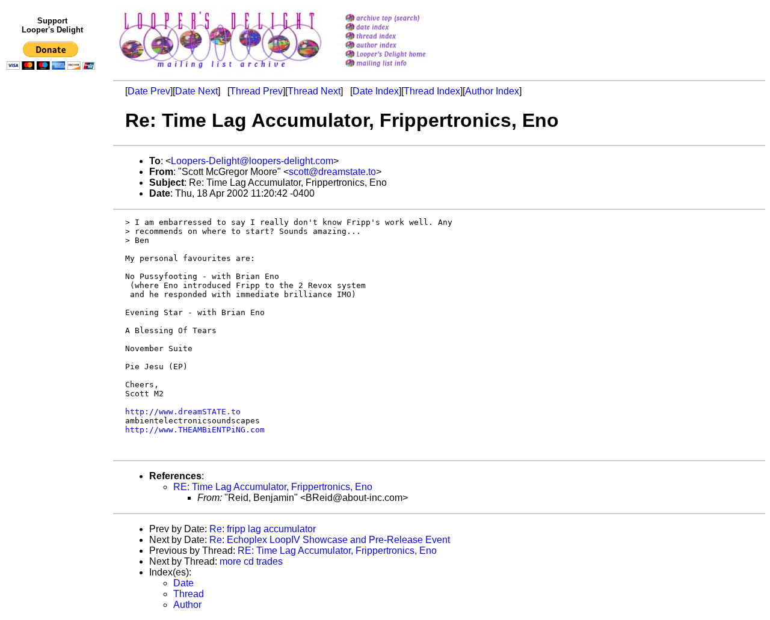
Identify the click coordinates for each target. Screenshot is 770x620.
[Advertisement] (53, 323)
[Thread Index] (401, 37)
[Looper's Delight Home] (401, 55)
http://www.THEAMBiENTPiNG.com (195, 429)
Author (187, 605)
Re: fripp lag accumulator (262, 529)
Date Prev (149, 91)
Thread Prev (256, 91)
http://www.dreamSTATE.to (183, 411)
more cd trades (251, 561)
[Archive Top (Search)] (401, 19)
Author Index (492, 91)
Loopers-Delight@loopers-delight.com (252, 161)
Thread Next (314, 91)
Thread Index (432, 91)
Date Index (376, 91)
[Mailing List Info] (401, 70)
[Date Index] (401, 28)
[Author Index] (401, 46)
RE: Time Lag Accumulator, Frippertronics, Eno (272, 487)
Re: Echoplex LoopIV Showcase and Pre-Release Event (329, 540)
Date (183, 583)
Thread (188, 594)
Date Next (196, 91)
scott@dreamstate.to (332, 172)
